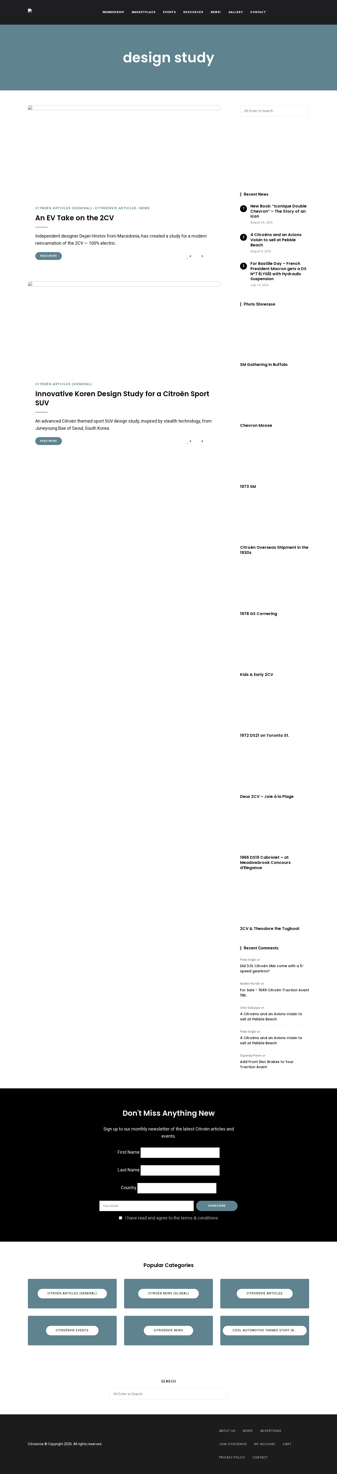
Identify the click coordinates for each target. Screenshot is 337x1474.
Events (169, 12)
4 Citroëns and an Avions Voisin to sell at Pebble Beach (271, 1016)
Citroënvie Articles (116, 208)
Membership (113, 12)
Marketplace (144, 12)
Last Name (129, 1170)
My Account (265, 1444)
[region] (274, 154)
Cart (287, 1444)
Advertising (270, 1431)
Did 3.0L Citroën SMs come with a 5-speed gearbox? (272, 968)
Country (128, 1187)
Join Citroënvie (233, 1444)
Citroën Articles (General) (63, 208)
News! (216, 12)
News (144, 208)
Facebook (162, 1444)
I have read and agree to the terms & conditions (171, 1218)
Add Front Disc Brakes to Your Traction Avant (267, 1064)
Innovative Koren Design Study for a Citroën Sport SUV (122, 399)
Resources (193, 12)
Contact (258, 12)
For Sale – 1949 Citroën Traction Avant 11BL (274, 993)
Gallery (235, 12)
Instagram (174, 1444)
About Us (227, 1431)
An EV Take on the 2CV (74, 218)
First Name (129, 1152)
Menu (304, 12)
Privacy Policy (232, 1457)
